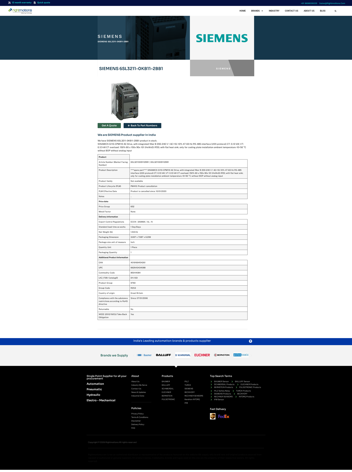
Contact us (291, 10)
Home (243, 10)
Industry (274, 10)
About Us (309, 10)
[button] (308, 3)
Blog (322, 10)
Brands (255, 10)
